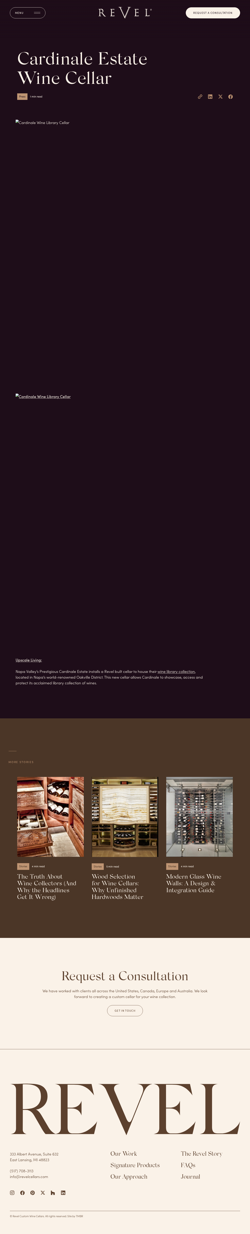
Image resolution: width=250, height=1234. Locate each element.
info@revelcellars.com (29, 1176)
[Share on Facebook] (230, 96)
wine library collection (176, 671)
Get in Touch (125, 1010)
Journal (190, 1177)
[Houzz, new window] (53, 1192)
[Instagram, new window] (12, 1192)
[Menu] (27, 13)
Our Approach (128, 1177)
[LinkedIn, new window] (63, 1192)
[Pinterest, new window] (32, 1192)
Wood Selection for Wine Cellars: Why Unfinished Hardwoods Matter (117, 887)
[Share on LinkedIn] (210, 96)
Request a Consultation (212, 13)
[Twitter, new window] (43, 1192)
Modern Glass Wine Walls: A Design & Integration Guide (193, 884)
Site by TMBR (75, 1216)
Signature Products (135, 1166)
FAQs (188, 1166)
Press (22, 96)
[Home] (125, 13)
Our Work (123, 1154)
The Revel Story (201, 1154)
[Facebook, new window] (22, 1192)
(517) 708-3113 (21, 1170)
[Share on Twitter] (220, 96)
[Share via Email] (200, 96)
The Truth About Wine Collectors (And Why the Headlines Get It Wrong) (46, 887)
